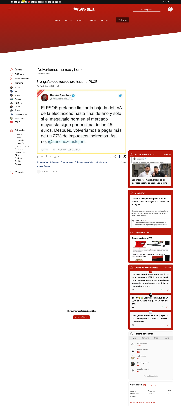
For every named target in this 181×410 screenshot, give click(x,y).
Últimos (57, 20)
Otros (17, 155)
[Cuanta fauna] (56, 2)
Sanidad (18, 161)
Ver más (167, 154)
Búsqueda (19, 172)
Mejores (68, 20)
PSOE (17, 122)
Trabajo (18, 99)
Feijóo (17, 106)
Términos (151, 391)
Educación (19, 143)
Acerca (133, 391)
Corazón (18, 134)
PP (16, 91)
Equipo (133, 396)
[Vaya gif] (39, 2)
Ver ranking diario (151, 376)
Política (18, 102)
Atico (17, 95)
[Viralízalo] (49, 2)
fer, (41, 86)
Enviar (124, 20)
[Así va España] (29, 2)
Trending (19, 83)
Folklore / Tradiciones (20, 151)
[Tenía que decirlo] (42, 2)
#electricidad (67, 162)
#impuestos (42, 162)
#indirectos (101, 162)
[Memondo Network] (166, 2)
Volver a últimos (81, 317)
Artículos (104, 20)
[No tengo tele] (35, 2)
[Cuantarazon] (15, 2)
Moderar (92, 20)
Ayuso (17, 87)
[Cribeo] (46, 2)
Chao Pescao (21, 114)
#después (54, 162)
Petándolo (19, 74)
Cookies (151, 393)
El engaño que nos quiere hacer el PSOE (67, 81)
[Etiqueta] (11, 87)
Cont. (169, 393)
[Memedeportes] (26, 2)
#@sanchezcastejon (84, 162)
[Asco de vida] (12, 2)
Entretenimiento (22, 146)
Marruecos (20, 118)
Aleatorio (80, 20)
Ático (17, 110)
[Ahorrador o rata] (53, 2)
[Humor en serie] (60, 2)
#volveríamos (43, 166)
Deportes (19, 137)
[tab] (134, 338)
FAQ (169, 391)
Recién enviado (22, 78)
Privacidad (134, 393)
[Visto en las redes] (19, 2)
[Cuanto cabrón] (32, 2)
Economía (19, 140)
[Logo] (84, 9)
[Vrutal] (22, 2)
